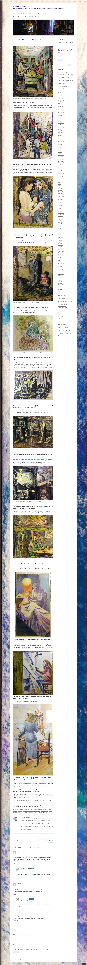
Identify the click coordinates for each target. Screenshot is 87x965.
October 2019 (60, 179)
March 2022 (60, 135)
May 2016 (60, 242)
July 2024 (59, 101)
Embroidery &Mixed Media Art (64, 300)
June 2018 (60, 203)
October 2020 (60, 161)
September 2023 (61, 115)
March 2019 (60, 190)
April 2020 (60, 170)
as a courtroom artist (25, 783)
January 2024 (60, 109)
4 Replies (14, 42)
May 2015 (60, 260)
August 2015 (60, 255)
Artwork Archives (27, 809)
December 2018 (61, 194)
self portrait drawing (44, 811)
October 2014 (60, 264)
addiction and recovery (47, 809)
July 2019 (59, 184)
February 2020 (61, 173)
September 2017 (61, 217)
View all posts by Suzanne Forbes (27, 829)
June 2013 (60, 278)
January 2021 (60, 156)
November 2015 (61, 251)
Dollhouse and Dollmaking (63, 298)
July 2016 (59, 239)
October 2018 (60, 197)
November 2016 (61, 232)
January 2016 (60, 248)
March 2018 (60, 208)
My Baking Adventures (62, 304)
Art (22, 809)
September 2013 (61, 274)
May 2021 (60, 150)
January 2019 (60, 193)
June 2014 (60, 266)
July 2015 (59, 257)
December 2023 (61, 110)
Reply (14, 863)
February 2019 (61, 191)
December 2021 (61, 139)
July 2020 (59, 165)
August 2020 (60, 164)
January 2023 (60, 121)
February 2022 (61, 136)
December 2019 (61, 176)
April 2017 (60, 225)
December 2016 (61, 231)
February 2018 (61, 210)
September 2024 (61, 100)
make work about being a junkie (37, 107)
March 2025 (60, 95)
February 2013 (61, 284)
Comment (15, 920)
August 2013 (60, 275)
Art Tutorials (60, 293)
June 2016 (60, 240)
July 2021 (59, 147)
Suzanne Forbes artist (29, 812)
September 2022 (61, 127)
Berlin (59, 297)
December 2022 (61, 123)
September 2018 (61, 199)
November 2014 (61, 263)
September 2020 (61, 162)
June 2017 (60, 222)
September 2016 (61, 236)
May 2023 (60, 118)
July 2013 (59, 277)
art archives (15, 811)
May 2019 (60, 187)
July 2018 (59, 202)
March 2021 (60, 153)
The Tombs (36, 362)
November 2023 (61, 112)
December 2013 (61, 269)
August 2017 (60, 219)
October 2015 (60, 252)
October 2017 (60, 216)
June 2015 (60, 258)
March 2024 (60, 106)
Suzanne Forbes (21, 812)
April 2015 (60, 261)
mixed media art (29, 811)
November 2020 (61, 159)
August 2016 (60, 237)
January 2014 (60, 268)
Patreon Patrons (30, 805)
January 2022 (60, 138)
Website (14, 944)
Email (14, 939)
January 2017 (60, 229)
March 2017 (60, 226)
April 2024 (60, 104)
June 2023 (60, 117)
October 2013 (60, 272)
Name (14, 934)
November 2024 (61, 97)
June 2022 (60, 130)
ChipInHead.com (19, 6)
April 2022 (60, 133)
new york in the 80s (36, 811)
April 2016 (60, 243)
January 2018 (60, 211)
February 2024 (61, 107)
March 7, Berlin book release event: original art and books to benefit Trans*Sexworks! (65, 77)
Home (14, 13)
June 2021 (60, 149)
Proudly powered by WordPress (18, 959)
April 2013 (60, 281)
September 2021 (61, 144)
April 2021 (60, 152)
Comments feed (61, 318)
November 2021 (61, 141)
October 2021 (60, 142)
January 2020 (60, 175)
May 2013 (60, 280)
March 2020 (60, 171)
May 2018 (60, 205)
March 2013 (60, 283)
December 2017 (61, 213)
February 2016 (61, 246)
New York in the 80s (34, 809)
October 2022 (60, 126)
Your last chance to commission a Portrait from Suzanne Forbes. (26, 16)
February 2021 (61, 155)
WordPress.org (61, 319)
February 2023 (61, 120)
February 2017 (61, 228)
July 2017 (59, 220)
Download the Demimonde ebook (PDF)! (65, 42)
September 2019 (61, 181)
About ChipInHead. (21, 13)
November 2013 (61, 271)
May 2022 (60, 132)
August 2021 (60, 146)
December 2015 (61, 249)
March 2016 (60, 245)
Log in (59, 315)
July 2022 (59, 129)
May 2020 (60, 168)
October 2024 (60, 98)
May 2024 (60, 103)
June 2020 (60, 167)
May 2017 (60, 223)
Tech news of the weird (62, 307)
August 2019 (60, 182)
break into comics (42, 783)
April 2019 (60, 188)
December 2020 (61, 158)
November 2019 (61, 178)
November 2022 (61, 124)
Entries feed (60, 316)
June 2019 (60, 185)
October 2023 (60, 114)
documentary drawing (22, 811)
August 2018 (60, 200)
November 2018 (61, 196)
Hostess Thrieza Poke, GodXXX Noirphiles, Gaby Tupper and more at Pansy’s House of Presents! (43, 840)
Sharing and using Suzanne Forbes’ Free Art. (37, 13)
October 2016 (60, 234)
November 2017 (61, 214)
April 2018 (60, 207)
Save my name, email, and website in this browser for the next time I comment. (32, 949)
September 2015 (61, 254)
